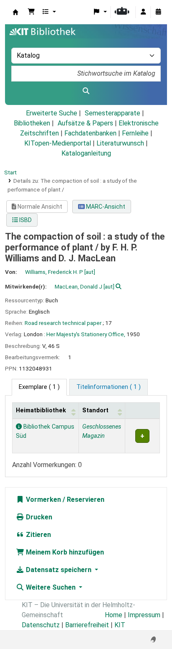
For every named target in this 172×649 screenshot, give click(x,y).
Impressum (144, 615)
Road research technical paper (63, 322)
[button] (31, 12)
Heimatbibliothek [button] (41, 410)
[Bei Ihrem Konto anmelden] (143, 12)
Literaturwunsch (120, 143)
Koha (15, 12)
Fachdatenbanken (90, 133)
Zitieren (37, 535)
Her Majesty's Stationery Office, (85, 334)
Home (113, 615)
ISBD (25, 220)
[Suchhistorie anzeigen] (158, 12)
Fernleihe (135, 133)
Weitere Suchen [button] (50, 587)
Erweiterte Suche (51, 113)
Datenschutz (41, 625)
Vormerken (42, 499)
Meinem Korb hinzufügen (64, 552)
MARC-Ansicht (105, 206)
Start (10, 172)
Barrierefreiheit (87, 625)
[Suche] (86, 91)
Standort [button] (95, 410)
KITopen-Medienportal (57, 143)
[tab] (108, 387)
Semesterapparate (112, 113)
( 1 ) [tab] (39, 387)
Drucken (38, 517)
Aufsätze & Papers (85, 123)
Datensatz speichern (58, 570)
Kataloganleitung (86, 153)
